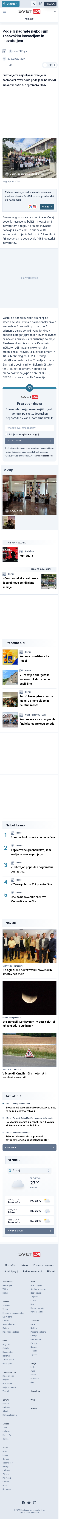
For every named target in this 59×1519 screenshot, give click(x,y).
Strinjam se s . (24, 434)
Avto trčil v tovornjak (22, 1133)
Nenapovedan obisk (21, 1104)
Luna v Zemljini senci (12, 1018)
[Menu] (4, 11)
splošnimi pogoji (30, 434)
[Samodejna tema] (33, 3)
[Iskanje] (55, 11)
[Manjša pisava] (45, 65)
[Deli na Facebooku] (5, 65)
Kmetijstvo (18, 966)
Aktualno (12, 1096)
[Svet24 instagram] (34, 1502)
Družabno (29, 551)
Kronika (17, 1069)
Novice (11, 574)
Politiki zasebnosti (44, 456)
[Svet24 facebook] (23, 1502)
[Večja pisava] (54, 65)
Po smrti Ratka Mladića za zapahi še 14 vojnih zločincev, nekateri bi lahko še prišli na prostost (33, 1118)
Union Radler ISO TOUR (35, 715)
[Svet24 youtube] (28, 1502)
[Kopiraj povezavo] (10, 65)
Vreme (13, 1159)
